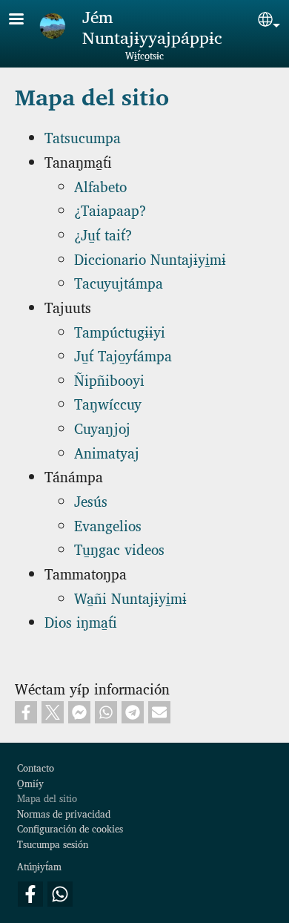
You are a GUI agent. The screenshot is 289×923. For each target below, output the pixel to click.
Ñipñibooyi (109, 380)
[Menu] (25, 20)
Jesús (90, 500)
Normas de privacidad (63, 813)
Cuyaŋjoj (102, 428)
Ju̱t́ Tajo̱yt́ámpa (123, 355)
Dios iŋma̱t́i (80, 621)
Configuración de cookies (70, 828)
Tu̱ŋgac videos (119, 549)
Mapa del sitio (47, 798)
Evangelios (108, 525)
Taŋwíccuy (108, 403)
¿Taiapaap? (110, 210)
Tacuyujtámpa (118, 282)
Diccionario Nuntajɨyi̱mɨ (150, 259)
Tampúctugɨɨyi (119, 331)
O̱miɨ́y (30, 783)
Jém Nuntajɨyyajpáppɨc (152, 26)
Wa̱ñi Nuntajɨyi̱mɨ (130, 598)
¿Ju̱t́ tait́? (103, 234)
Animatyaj (106, 452)
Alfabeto (100, 186)
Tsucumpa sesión (52, 844)
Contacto (35, 767)
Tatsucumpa (82, 137)
